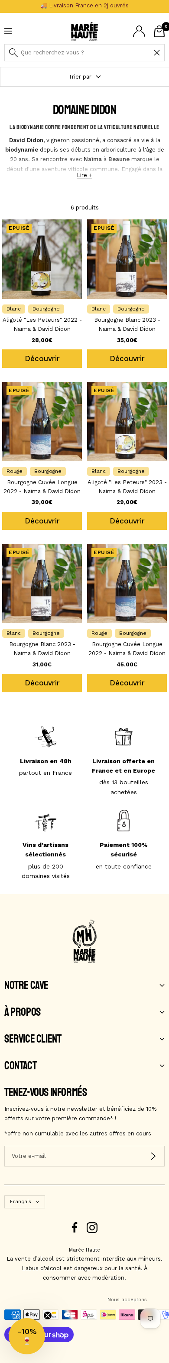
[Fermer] (157, 53)
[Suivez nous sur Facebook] (74, 1227)
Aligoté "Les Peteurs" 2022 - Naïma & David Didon (42, 324)
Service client (32, 1039)
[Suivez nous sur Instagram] (92, 1227)
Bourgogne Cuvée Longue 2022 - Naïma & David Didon (42, 486)
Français (20, 1202)
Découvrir (42, 358)
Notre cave (26, 985)
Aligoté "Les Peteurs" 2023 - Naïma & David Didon (127, 486)
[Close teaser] (47, 1315)
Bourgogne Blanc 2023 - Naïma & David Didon (127, 324)
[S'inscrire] (153, 1156)
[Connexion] (139, 31)
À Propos (22, 1012)
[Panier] (159, 31)
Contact (20, 1065)
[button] (27, 1336)
